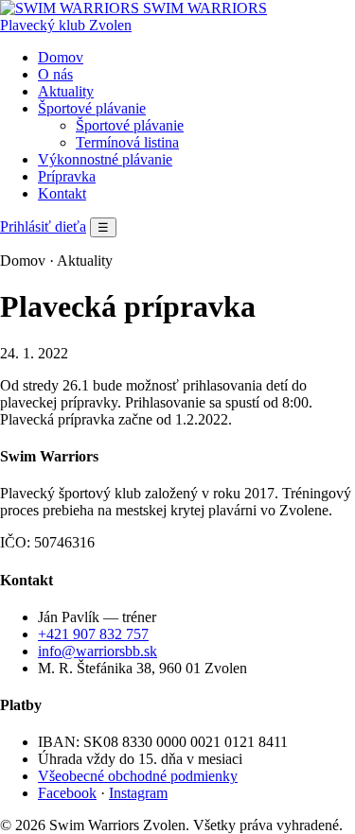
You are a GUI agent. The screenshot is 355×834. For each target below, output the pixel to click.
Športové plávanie (92, 108)
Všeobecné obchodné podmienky (138, 776)
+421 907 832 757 (93, 634)
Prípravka (67, 176)
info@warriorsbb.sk (97, 651)
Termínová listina (127, 142)
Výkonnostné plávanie (105, 159)
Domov (60, 57)
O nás (55, 74)
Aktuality (66, 91)
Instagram (138, 793)
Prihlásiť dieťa (43, 226)
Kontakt (62, 193)
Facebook (67, 793)
